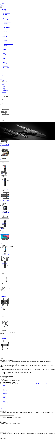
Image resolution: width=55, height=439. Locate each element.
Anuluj (1, 438)
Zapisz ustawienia (4, 438)
